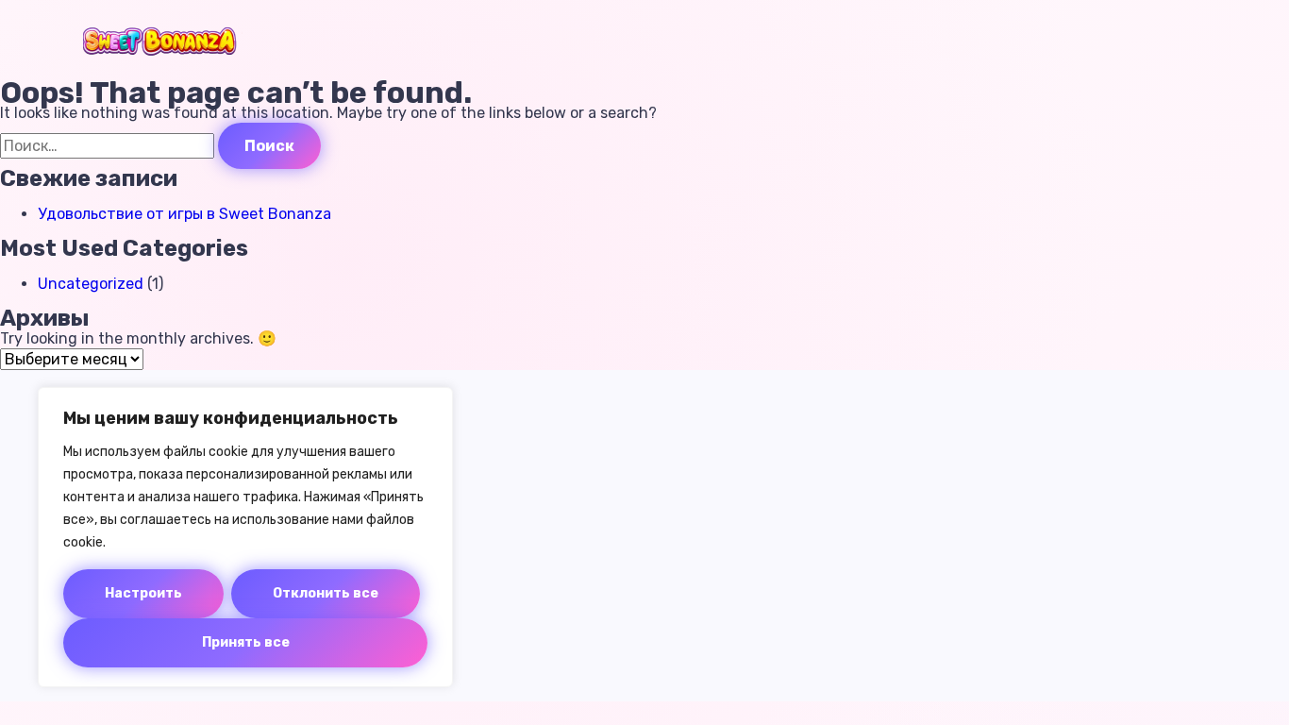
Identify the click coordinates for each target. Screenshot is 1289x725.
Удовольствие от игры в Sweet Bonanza (184, 214)
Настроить (143, 593)
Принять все (246, 642)
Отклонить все (325, 593)
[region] (245, 537)
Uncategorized (90, 284)
